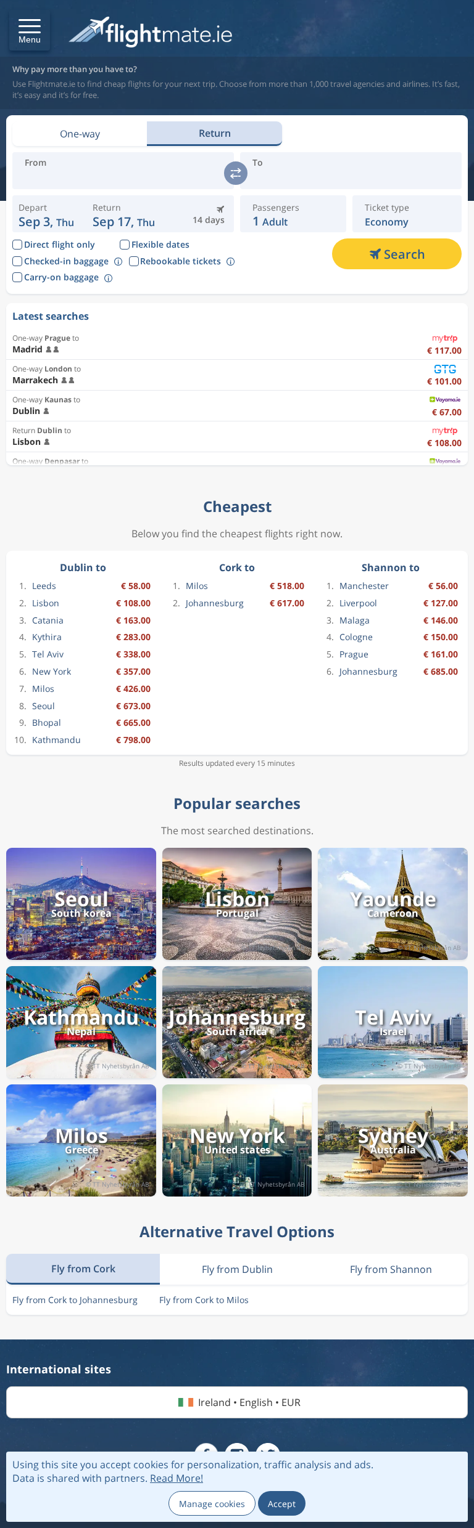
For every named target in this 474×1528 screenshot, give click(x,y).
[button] (29, 30)
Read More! (176, 1478)
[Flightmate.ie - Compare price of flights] (150, 33)
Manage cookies (212, 1504)
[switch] (235, 173)
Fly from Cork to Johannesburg (75, 1300)
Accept (282, 1504)
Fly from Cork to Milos (204, 1300)
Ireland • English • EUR (249, 1402)
